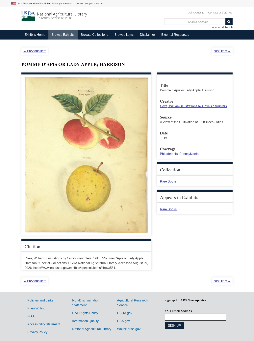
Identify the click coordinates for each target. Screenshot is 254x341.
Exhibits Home (35, 34)
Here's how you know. (88, 3)
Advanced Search (222, 27)
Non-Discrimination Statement (85, 303)
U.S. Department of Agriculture (54, 18)
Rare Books (168, 181)
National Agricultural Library (62, 14)
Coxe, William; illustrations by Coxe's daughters (193, 106)
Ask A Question (197, 12)
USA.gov (123, 321)
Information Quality (85, 321)
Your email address (178, 311)
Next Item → (222, 51)
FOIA (31, 316)
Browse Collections (94, 34)
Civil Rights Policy (85, 313)
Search (229, 21)
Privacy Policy (37, 332)
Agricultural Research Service (132, 303)
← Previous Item (34, 51)
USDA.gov (124, 313)
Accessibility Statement (43, 324)
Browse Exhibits (63, 34)
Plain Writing (36, 308)
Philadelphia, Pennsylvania (179, 154)
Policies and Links (40, 300)
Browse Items (124, 34)
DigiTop (228, 12)
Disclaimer (147, 34)
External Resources (175, 34)
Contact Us (214, 12)
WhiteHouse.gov (128, 329)
